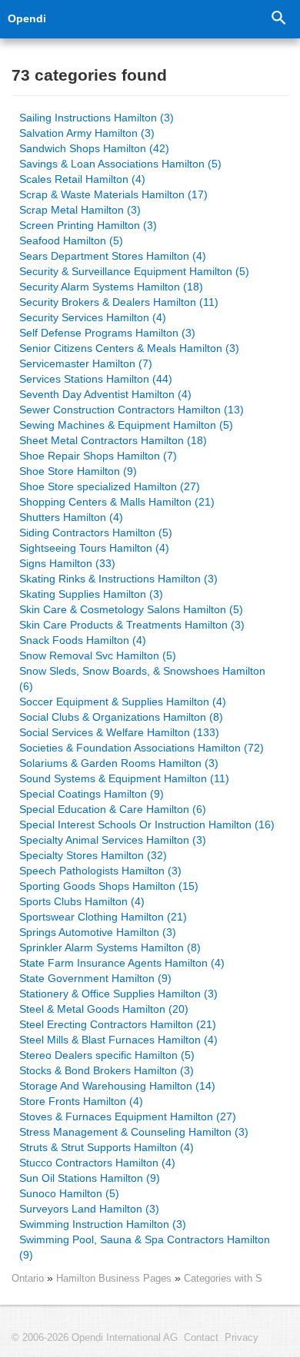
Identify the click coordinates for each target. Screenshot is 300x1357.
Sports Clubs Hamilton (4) (82, 901)
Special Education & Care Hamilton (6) (112, 809)
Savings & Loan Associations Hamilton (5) (120, 164)
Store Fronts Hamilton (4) (81, 1101)
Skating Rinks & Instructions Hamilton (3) (118, 578)
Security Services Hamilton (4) (92, 317)
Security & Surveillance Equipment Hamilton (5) (134, 271)
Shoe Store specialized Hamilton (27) (109, 486)
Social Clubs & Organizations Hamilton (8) (121, 717)
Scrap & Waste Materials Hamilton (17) (113, 194)
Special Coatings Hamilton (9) (91, 794)
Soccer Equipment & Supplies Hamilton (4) (122, 701)
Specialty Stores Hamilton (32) (93, 855)
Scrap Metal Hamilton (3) (80, 210)
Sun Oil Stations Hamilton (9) (89, 1178)
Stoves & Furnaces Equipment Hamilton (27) (127, 1116)
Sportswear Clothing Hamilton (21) (103, 917)
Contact (201, 1337)
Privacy (241, 1337)
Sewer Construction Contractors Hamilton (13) (131, 409)
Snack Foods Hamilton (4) (82, 640)
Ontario (28, 1278)
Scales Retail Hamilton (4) (82, 179)
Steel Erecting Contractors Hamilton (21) (117, 1024)
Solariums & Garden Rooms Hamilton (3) (118, 763)
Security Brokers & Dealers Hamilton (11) (118, 302)
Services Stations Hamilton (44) (95, 379)
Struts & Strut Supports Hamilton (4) (106, 1147)
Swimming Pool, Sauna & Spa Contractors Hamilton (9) (144, 1247)
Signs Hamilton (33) (67, 563)
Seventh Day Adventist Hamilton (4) (105, 394)
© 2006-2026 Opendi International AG (95, 1337)
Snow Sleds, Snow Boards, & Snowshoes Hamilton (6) (142, 678)
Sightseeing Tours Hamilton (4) (94, 548)
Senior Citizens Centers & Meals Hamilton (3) (129, 348)
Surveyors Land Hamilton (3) (89, 1209)
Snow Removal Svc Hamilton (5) (97, 655)
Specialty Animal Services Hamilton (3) (112, 840)
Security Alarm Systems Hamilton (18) (111, 286)
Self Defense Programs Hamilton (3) (107, 333)
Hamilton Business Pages (115, 1278)
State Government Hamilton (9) (95, 978)
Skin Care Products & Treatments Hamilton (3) (132, 625)
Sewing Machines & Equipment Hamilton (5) (126, 425)
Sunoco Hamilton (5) (69, 1193)
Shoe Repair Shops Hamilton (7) (98, 456)
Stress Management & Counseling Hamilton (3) (133, 1132)
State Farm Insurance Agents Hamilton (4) (122, 963)
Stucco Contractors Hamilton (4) (97, 1162)
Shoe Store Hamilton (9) (78, 471)
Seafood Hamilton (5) (71, 240)
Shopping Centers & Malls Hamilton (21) (117, 502)
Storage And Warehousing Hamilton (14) (117, 1086)
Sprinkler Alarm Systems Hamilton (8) (110, 947)
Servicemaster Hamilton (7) (85, 363)
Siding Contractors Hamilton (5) (95, 532)
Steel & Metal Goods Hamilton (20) (103, 1009)
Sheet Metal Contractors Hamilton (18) (113, 440)
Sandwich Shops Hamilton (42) (94, 148)
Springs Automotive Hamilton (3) (97, 932)
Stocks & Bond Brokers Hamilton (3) (106, 1070)
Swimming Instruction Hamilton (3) (102, 1224)
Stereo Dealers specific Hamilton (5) (107, 1055)
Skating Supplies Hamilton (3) (91, 594)
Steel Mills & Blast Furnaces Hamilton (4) (118, 1040)
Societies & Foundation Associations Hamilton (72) (141, 748)
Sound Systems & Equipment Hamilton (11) (124, 778)
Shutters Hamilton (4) (71, 517)
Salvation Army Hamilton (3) (87, 133)
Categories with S (223, 1278)
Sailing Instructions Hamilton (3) (96, 117)
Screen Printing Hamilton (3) (88, 225)
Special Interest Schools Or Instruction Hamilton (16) (147, 824)
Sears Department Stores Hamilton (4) (112, 256)
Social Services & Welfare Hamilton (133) (119, 732)
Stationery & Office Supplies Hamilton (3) (118, 993)
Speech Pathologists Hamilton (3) (100, 870)
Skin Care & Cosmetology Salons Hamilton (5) (131, 609)
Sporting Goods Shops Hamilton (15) (108, 886)
